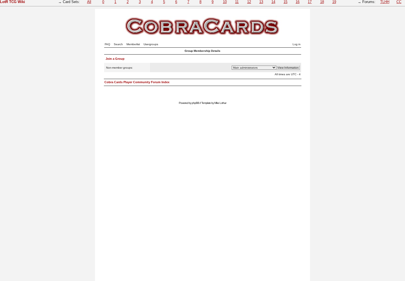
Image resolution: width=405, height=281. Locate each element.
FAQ (107, 44)
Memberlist (133, 44)
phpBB (195, 102)
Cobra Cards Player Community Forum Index (136, 82)
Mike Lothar (220, 102)
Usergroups (151, 44)
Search (118, 44)
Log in (297, 44)
